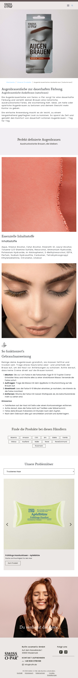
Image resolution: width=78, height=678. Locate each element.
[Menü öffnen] (68, 5)
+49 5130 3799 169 (33, 661)
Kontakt (19, 673)
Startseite (10, 82)
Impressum (29, 673)
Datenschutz (40, 673)
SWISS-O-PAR (32, 671)
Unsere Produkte (24, 82)
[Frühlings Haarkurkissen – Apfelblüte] (39, 514)
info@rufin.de (31, 664)
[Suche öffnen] (72, 5)
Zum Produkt (13, 563)
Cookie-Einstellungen (52, 674)
